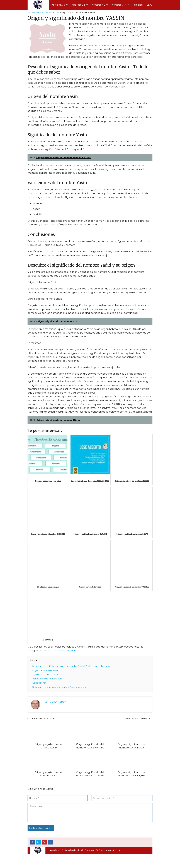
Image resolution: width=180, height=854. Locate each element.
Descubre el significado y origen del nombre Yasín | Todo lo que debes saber (72, 666)
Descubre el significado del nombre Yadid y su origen (59, 687)
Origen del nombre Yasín (45, 670)
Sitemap (117, 850)
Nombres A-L (98, 4)
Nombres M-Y (119, 4)
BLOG (149, 4)
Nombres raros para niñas (137, 718)
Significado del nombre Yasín (47, 674)
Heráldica (138, 4)
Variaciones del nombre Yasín (47, 678)
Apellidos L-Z (78, 4)
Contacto (89, 850)
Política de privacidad (72, 850)
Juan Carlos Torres (54, 701)
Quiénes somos (103, 850)
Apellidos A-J (58, 4)
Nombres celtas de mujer (42, 718)
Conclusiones (39, 682)
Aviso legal (55, 850)
